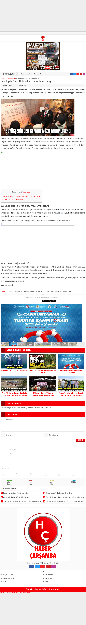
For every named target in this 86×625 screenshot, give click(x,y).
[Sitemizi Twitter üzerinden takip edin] (74, 74)
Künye (46, 582)
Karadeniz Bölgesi (8, 578)
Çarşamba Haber (8, 575)
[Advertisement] (43, 15)
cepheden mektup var (42, 291)
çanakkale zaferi (29, 291)
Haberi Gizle (26, 192)
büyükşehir (18, 291)
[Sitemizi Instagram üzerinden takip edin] (84, 74)
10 (81, 344)
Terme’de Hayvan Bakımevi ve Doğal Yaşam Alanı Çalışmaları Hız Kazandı (14, 394)
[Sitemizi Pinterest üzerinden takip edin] (81, 74)
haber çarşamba (56, 291)
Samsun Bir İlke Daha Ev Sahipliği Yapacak (71, 371)
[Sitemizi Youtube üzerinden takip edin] (77, 74)
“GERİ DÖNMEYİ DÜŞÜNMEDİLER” (13, 200)
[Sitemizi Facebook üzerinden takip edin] (71, 74)
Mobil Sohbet (27, 593)
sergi (70, 291)
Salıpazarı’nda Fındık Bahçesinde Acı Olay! (33, 74)
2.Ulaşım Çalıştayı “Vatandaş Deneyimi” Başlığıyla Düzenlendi (43, 394)
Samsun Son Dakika (6, 593)
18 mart (11, 291)
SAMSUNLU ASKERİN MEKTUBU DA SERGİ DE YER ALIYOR (21, 197)
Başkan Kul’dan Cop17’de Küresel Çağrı (14, 370)
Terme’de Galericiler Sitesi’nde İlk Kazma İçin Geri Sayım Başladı (71, 394)
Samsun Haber (11, 78)
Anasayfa (3, 78)
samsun (64, 291)
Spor (4, 582)
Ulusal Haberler (49, 578)
